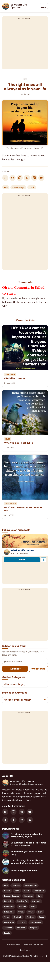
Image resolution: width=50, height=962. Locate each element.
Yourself (16, 885)
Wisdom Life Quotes (22, 550)
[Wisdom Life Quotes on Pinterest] (22, 812)
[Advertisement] (25, 44)
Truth (31, 187)
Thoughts (28, 896)
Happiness (9, 906)
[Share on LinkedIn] (34, 178)
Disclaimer (25, 950)
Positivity (8, 901)
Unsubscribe (38, 668)
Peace (41, 917)
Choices (22, 922)
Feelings (30, 917)
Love (17, 890)
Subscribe (15, 668)
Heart (26, 890)
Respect (33, 927)
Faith (33, 906)
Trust (30, 912)
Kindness (21, 927)
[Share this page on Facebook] (43, 559)
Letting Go (9, 912)
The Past (8, 927)
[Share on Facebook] (12, 178)
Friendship (9, 922)
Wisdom (22, 906)
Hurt (40, 912)
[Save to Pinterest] (41, 178)
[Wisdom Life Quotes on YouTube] (30, 812)
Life (25, 79)
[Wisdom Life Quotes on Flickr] (22, 820)
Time (6, 917)
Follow (22, 559)
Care (40, 896)
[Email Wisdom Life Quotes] (30, 820)
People (7, 890)
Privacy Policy (13, 944)
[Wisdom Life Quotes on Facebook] (5, 812)
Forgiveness (35, 922)
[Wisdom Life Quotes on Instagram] (20, 178)
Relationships (18, 187)
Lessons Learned (11, 896)
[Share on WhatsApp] (5, 178)
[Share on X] (27, 178)
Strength (36, 901)
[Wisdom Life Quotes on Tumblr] (13, 820)
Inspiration (39, 890)
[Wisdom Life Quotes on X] (5, 820)
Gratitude (17, 917)
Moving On (22, 901)
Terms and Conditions (32, 944)
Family (7, 933)
